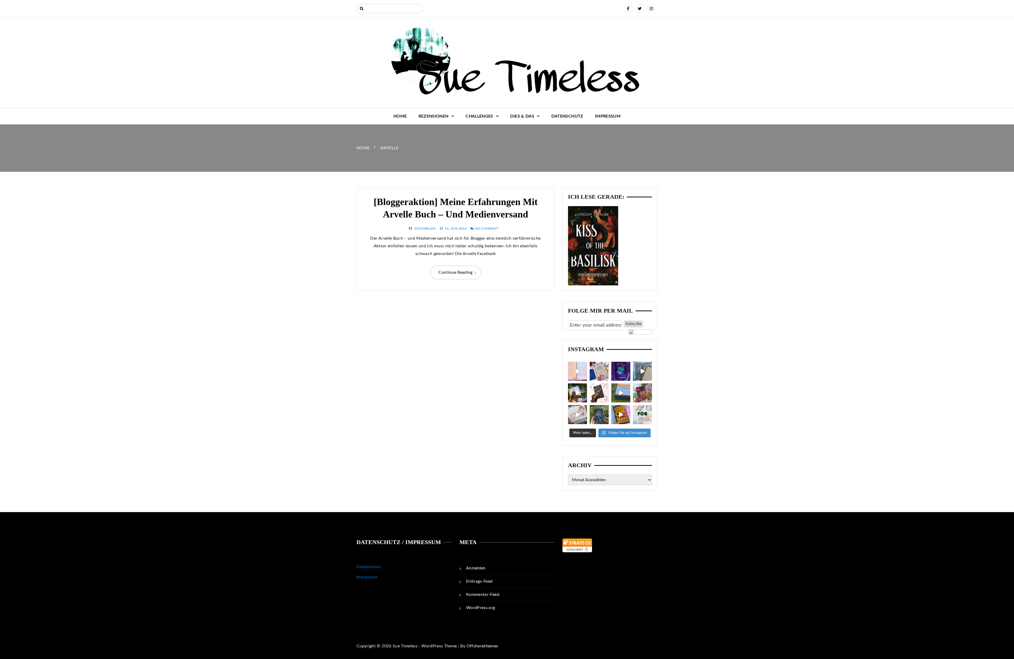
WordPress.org (480, 608)
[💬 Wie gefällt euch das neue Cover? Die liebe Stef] (620, 371)
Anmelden (476, 568)
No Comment (486, 228)
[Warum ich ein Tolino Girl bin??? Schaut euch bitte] (642, 371)
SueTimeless (425, 228)
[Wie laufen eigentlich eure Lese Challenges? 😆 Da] (642, 414)
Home (400, 116)
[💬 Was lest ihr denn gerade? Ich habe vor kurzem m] (599, 392)
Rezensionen (434, 116)
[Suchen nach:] (389, 8)
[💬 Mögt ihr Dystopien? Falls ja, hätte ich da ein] (577, 392)
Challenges (479, 116)
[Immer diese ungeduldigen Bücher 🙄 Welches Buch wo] (577, 371)
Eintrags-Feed (479, 581)
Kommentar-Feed (482, 594)
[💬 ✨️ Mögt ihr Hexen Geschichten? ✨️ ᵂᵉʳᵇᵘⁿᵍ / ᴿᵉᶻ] (599, 371)
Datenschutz (567, 116)
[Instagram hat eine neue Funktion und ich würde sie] (620, 414)
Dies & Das (522, 116)
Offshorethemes (482, 646)
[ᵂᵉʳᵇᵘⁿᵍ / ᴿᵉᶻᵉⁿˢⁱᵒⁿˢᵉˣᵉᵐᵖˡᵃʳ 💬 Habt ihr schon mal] (620, 392)
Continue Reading (455, 272)
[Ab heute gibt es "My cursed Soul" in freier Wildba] (599, 414)
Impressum (608, 116)
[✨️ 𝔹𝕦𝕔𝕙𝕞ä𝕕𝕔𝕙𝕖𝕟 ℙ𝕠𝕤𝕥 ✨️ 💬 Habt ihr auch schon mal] (577, 414)
